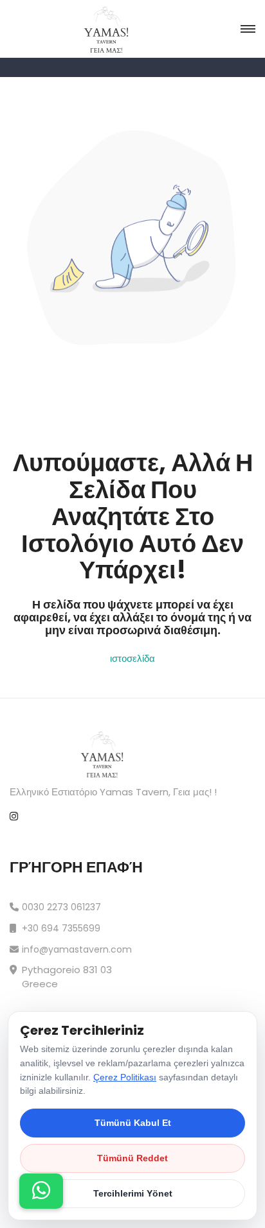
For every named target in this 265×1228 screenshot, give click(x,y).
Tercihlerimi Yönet (132, 1193)
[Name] (41, 1191)
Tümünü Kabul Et (133, 1123)
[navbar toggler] (248, 29)
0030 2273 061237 (61, 907)
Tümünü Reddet (132, 1158)
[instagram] (14, 816)
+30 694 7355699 (61, 928)
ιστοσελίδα (132, 658)
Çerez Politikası (124, 1077)
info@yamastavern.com (77, 949)
